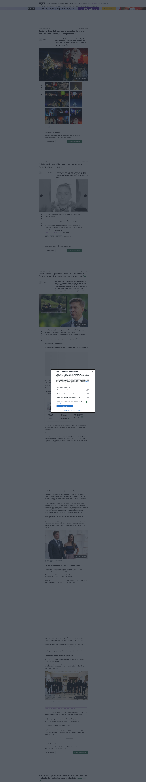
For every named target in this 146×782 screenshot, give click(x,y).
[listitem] (73, 387)
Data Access (73, 410)
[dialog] (73, 391)
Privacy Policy (79, 410)
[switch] (87, 390)
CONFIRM (65, 406)
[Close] (93, 372)
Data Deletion (66, 410)
